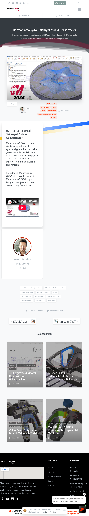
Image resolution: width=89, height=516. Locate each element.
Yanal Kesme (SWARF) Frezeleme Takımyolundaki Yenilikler (63, 430)
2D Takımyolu (70, 35)
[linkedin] (17, 3)
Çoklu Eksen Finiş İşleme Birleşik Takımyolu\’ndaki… (24, 432)
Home (15, 35)
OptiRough (40, 301)
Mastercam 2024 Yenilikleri (42, 35)
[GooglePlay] (24, 3)
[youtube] (13, 3)
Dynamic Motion (43, 292)
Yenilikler (24, 35)
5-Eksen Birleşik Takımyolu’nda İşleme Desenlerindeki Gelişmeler (63, 376)
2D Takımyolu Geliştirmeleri (31, 288)
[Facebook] (9, 3)
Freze (59, 35)
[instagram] (20, 3)
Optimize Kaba (26, 301)
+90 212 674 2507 (64, 16)
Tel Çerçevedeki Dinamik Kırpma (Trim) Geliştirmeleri (23, 376)
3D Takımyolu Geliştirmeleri (54, 288)
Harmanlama (26, 296)
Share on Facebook (36, 311)
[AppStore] (28, 3)
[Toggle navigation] (80, 9)
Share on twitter (56, 311)
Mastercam (39, 296)
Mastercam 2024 (53, 296)
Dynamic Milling (27, 292)
